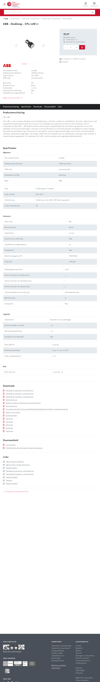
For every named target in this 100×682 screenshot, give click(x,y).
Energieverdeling (57, 651)
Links (60, 107)
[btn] (82, 47)
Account (79, 653)
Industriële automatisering (61, 646)
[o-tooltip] (71, 47)
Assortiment (56, 642)
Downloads (37, 107)
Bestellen (79, 648)
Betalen (78, 651)
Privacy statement (82, 680)
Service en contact (82, 658)
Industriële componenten (60, 648)
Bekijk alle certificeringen (12, 651)
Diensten (79, 668)
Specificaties (26, 107)
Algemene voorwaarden (84, 678)
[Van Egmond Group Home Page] (13, 4)
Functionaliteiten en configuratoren (83, 662)
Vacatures (79, 673)
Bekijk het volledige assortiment (58, 667)
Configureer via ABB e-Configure (74, 59)
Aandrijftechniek (57, 661)
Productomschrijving (11, 107)
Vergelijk (65, 62)
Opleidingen (80, 670)
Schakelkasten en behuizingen (57, 657)
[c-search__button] (92, 12)
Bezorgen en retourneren (85, 656)
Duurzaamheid (49, 107)
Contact (78, 646)
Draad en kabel (57, 653)
